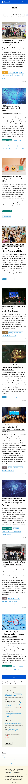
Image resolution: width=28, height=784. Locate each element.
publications (16, 528)
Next (13, 677)
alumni (10, 332)
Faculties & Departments (7, 761)
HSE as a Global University (8, 604)
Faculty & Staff (5, 765)
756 (15, 683)
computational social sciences (9, 335)
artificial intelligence (18, 467)
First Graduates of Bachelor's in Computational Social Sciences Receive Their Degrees (13, 308)
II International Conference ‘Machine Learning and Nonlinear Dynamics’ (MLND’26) (13, 715)
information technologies (8, 470)
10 (3, 683)
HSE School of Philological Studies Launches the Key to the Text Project (12, 367)
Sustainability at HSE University (8, 759)
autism (14, 213)
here (11, 772)
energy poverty (15, 669)
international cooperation (14, 598)
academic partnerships (7, 601)
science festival (18, 278)
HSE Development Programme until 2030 (11, 143)
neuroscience (10, 278)
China (3, 78)
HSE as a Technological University (9, 148)
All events (8, 743)
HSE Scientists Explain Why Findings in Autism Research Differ (12, 178)
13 (10, 683)
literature (9, 397)
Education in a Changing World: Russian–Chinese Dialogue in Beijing (13, 564)
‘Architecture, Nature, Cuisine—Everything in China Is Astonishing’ (13, 42)
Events (14, 688)
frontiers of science (12, 146)
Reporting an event (6, 213)
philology (15, 397)
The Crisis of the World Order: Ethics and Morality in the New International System (13, 694)
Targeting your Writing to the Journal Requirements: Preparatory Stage (13, 730)
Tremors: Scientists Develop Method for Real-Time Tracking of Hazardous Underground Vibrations (13, 501)
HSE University (7, 1)
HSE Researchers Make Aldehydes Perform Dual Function (11, 108)
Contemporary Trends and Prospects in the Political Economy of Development (13, 704)
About (4, 752)
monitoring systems (6, 534)
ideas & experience (13, 72)
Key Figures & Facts (6, 757)
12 (7, 683)
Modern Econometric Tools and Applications (13, 722)
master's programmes (7, 75)
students (21, 72)
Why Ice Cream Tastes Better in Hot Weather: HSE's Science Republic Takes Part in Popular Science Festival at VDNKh (13, 247)
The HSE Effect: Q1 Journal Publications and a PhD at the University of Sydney (13, 634)
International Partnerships (7, 763)
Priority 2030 (21, 148)
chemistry (4, 146)
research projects (17, 140)
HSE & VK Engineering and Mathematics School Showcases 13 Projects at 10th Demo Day (13, 428)
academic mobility (18, 75)
